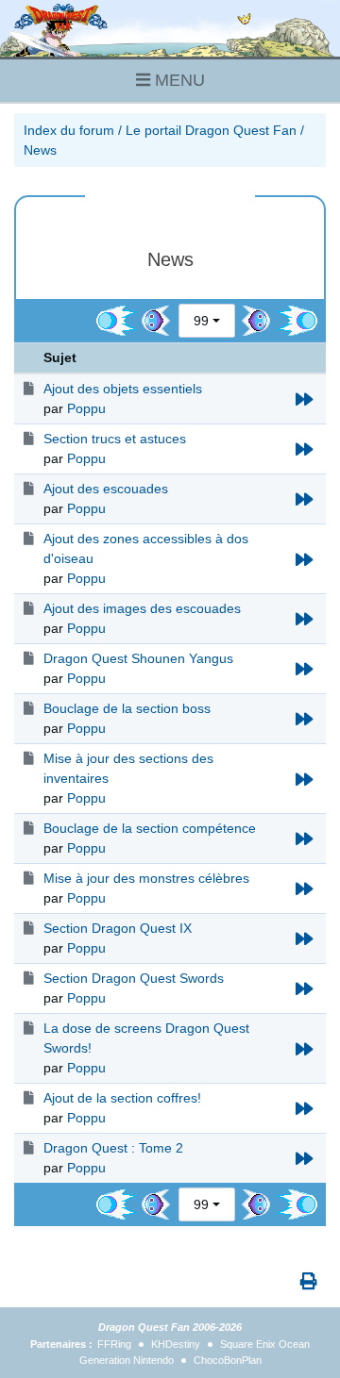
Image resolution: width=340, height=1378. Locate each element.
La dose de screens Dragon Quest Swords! (146, 1038)
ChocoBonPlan (228, 1360)
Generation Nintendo (126, 1360)
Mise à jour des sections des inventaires (128, 768)
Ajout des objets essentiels (122, 388)
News (40, 150)
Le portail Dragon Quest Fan (211, 130)
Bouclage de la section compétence (149, 828)
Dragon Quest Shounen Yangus (138, 658)
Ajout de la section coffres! (122, 1097)
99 (201, 320)
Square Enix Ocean (265, 1344)
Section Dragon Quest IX (117, 928)
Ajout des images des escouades (142, 608)
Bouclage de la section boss (127, 708)
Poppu (86, 408)
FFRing (114, 1344)
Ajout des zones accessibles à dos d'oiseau (145, 548)
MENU (177, 80)
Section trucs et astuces (114, 438)
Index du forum (69, 130)
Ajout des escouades (105, 488)
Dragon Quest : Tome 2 (113, 1147)
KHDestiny (175, 1344)
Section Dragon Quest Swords (133, 978)
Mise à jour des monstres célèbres (146, 878)
